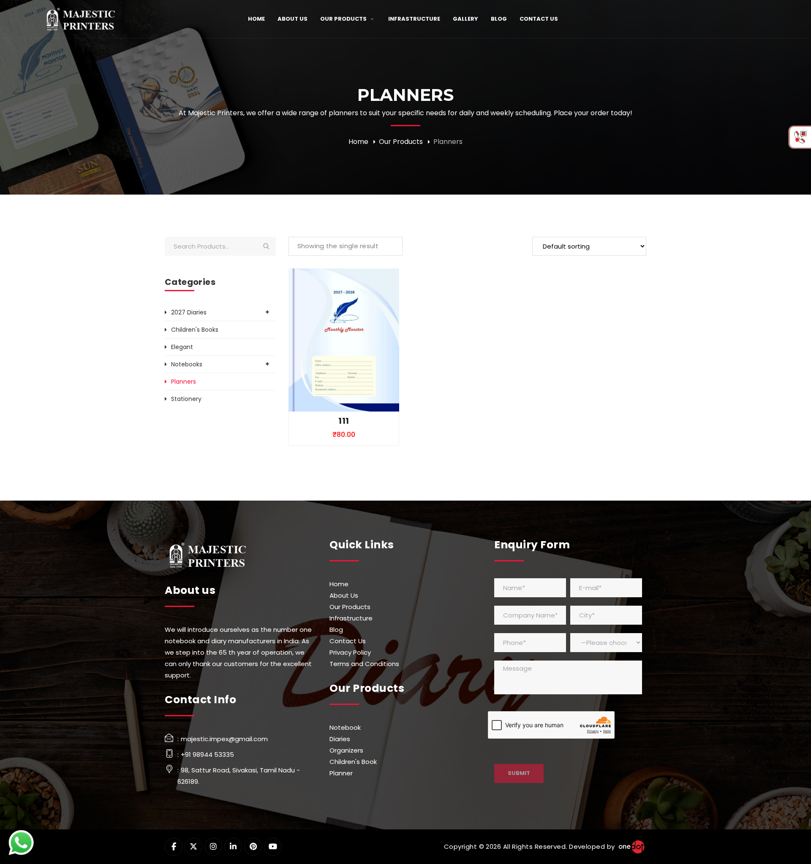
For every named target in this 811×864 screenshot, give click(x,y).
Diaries (339, 738)
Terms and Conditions (364, 663)
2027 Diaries (189, 312)
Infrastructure (351, 618)
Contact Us (347, 640)
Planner (341, 773)
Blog (336, 629)
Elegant (182, 347)
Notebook (345, 727)
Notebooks (186, 364)
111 (343, 421)
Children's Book (353, 761)
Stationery (186, 399)
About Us (343, 595)
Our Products (401, 141)
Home (358, 141)
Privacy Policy (350, 652)
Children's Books (194, 329)
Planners (183, 381)
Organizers (346, 750)
